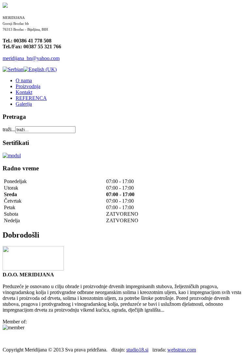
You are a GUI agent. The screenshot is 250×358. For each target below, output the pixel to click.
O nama (24, 80)
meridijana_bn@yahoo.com (31, 58)
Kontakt (24, 92)
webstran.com (181, 349)
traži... (9, 129)
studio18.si (137, 349)
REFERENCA (31, 98)
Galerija (24, 104)
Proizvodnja (28, 86)
